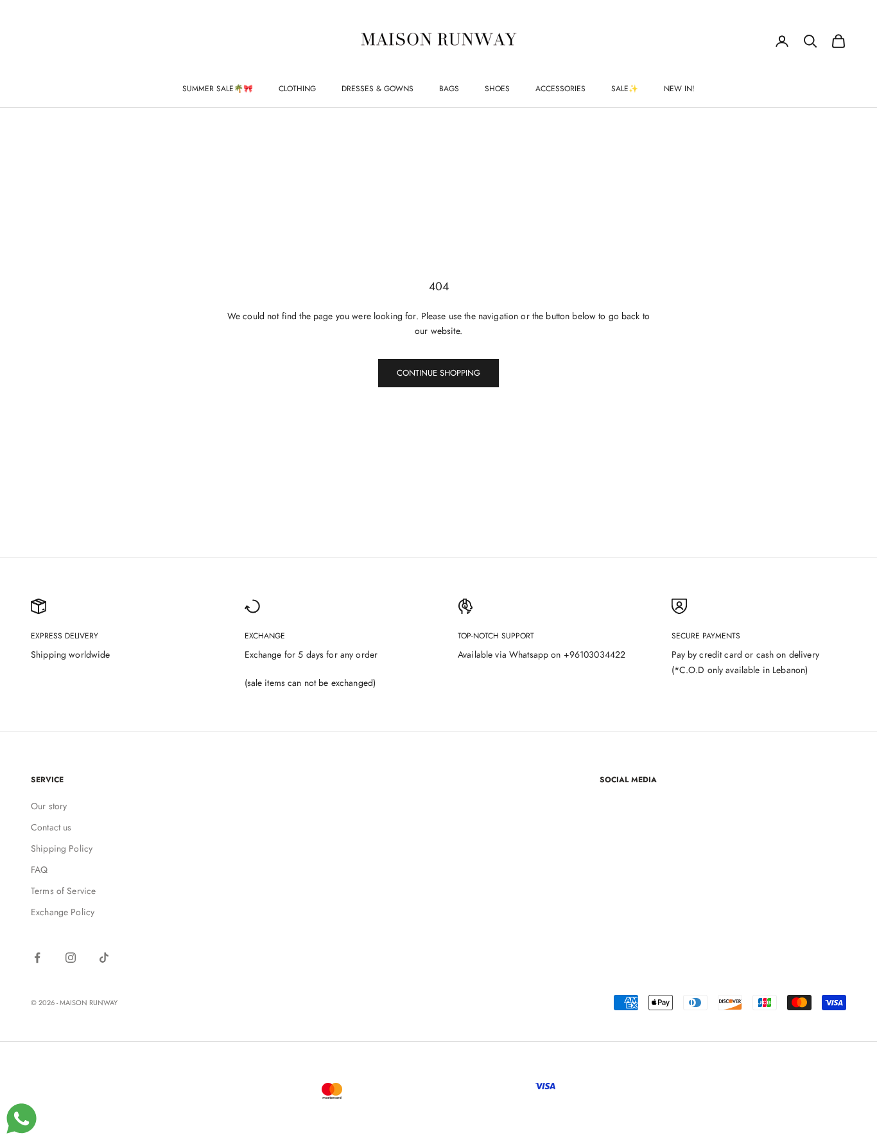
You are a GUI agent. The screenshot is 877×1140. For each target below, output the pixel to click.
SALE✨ (624, 88)
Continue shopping (438, 373)
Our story (49, 806)
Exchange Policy (62, 912)
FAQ (39, 869)
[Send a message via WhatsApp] (21, 1118)
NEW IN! (679, 88)
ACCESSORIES (560, 88)
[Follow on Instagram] (70, 957)
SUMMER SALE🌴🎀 (217, 88)
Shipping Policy (61, 848)
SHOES (497, 88)
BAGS (449, 88)
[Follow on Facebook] (37, 957)
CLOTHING (297, 88)
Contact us (51, 827)
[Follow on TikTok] (104, 957)
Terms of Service (63, 890)
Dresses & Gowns (377, 88)
